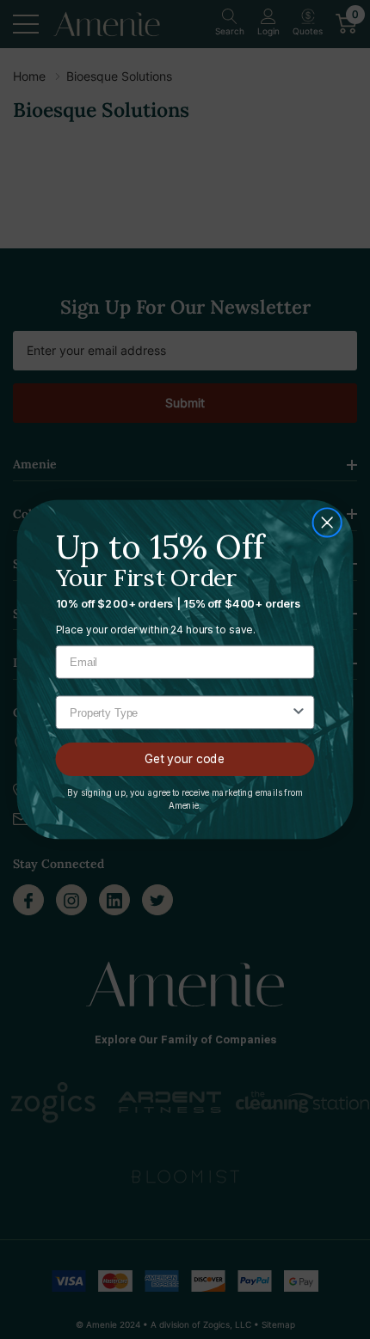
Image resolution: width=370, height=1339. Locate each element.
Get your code (185, 759)
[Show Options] (298, 713)
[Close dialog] (327, 522)
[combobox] (180, 713)
